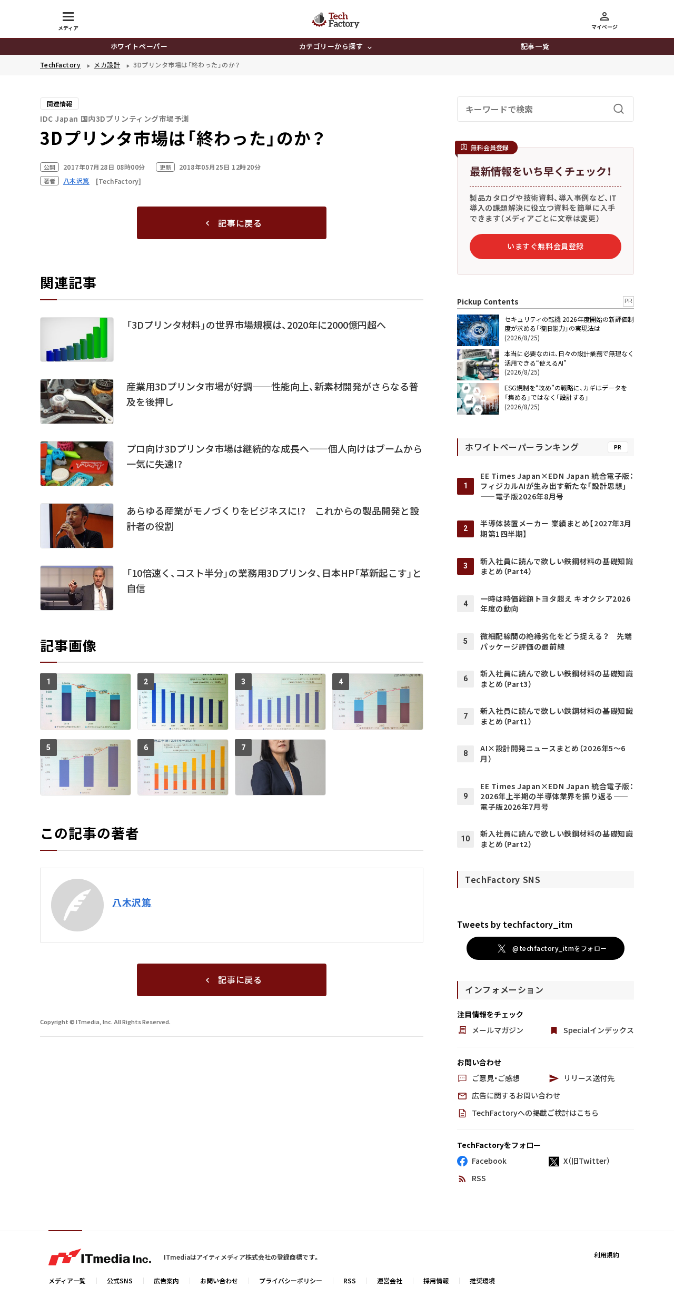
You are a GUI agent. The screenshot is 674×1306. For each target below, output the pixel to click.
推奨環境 (482, 1280)
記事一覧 (535, 46)
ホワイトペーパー (139, 46)
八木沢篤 (132, 902)
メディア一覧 (67, 1280)
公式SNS (120, 1280)
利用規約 (606, 1254)
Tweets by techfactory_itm (514, 924)
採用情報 (436, 1280)
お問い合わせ (219, 1280)
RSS (349, 1280)
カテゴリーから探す (331, 46)
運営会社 (389, 1280)
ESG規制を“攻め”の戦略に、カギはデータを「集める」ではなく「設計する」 (565, 392)
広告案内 (166, 1280)
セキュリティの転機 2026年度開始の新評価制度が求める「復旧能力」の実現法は (569, 323)
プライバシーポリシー (290, 1280)
